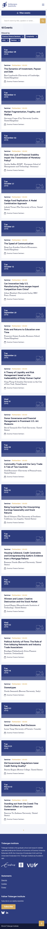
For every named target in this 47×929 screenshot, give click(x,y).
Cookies (4, 884)
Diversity (4, 880)
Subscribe (8, 906)
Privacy (3, 887)
